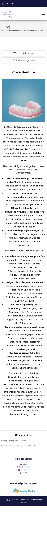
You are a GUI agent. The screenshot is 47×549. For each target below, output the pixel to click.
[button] (43, 3)
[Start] (3, 31)
